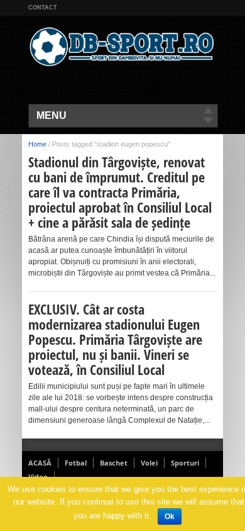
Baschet (114, 462)
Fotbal (76, 462)
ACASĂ (40, 462)
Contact (42, 7)
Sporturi (185, 462)
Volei (149, 462)
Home (37, 144)
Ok (170, 516)
